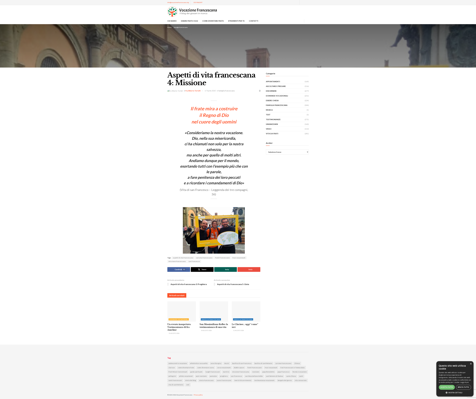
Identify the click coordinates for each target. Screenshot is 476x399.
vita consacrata (301, 380)
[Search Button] (308, 21)
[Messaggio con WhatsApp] (297, 2)
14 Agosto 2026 (206, 330)
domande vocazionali (178, 319)
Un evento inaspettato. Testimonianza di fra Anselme (179, 327)
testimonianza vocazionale (264, 380)
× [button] (471, 364)
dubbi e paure (239, 367)
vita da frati (272, 134)
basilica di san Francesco (241, 363)
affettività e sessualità (199, 363)
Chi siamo (172, 21)
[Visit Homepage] (192, 11)
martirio (226, 372)
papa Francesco (283, 372)
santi (301, 376)
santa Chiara (291, 376)
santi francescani (175, 380)
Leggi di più (464, 382)
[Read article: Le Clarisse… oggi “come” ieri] (246, 311)
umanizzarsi (272, 124)
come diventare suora (205, 367)
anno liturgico (216, 363)
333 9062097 (197, 2)
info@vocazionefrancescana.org (178, 2)
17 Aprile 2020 (210, 91)
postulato (213, 376)
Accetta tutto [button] (447, 387)
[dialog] (455, 379)
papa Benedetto (268, 372)
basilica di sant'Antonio (263, 363)
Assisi (226, 363)
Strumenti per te (236, 21)
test (268, 115)
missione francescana (177, 261)
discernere (271, 91)
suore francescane (224, 380)
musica (269, 110)
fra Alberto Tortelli (193, 91)
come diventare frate (186, 367)
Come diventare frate (213, 21)
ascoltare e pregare (276, 86)
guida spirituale (196, 372)
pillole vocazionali (186, 376)
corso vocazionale (224, 367)
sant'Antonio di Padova (274, 376)
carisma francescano (204, 258)
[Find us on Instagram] (305, 2)
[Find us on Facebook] (301, 2)
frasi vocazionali (239, 258)
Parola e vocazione (300, 372)
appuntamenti (273, 81)
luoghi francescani (213, 372)
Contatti (253, 21)
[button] (455, 392)
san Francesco (194, 261)
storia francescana (206, 380)
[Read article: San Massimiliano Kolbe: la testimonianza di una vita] (214, 311)
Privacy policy (198, 395)
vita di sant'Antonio (176, 384)
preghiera (224, 376)
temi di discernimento (243, 380)
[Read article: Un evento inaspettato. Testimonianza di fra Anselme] (181, 311)
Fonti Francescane (222, 258)
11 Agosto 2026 (238, 330)
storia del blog (190, 380)
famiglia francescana (181, 27)
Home (169, 27)
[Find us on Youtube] (308, 2)
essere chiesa (272, 100)
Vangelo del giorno (285, 380)
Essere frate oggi (189, 21)
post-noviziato (201, 376)
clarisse (172, 367)
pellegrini (172, 376)
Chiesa (297, 363)
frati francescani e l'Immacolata (293, 367)
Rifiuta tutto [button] (463, 387)
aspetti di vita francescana (183, 258)
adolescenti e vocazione (178, 363)
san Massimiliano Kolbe (254, 376)
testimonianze (273, 119)
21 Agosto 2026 (173, 333)
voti (187, 384)
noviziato (255, 372)
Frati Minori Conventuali (178, 372)
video (268, 129)
